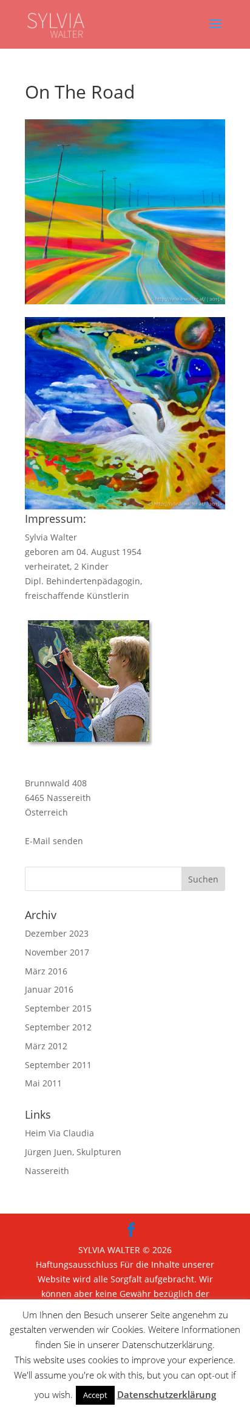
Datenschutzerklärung (166, 1394)
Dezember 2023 (57, 933)
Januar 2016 (49, 989)
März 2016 (46, 971)
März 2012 (46, 1046)
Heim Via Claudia (59, 1133)
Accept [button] (95, 1394)
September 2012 (58, 1027)
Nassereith (47, 1170)
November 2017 (57, 952)
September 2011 (58, 1065)
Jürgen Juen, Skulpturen (73, 1152)
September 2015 (58, 1008)
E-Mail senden (54, 841)
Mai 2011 (43, 1083)
